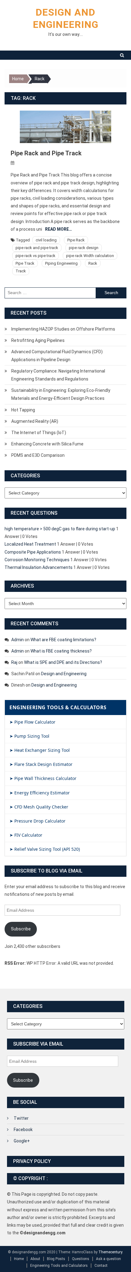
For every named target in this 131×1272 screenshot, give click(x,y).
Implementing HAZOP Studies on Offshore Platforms (63, 329)
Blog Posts (56, 1259)
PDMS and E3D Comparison (38, 455)
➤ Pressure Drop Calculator (37, 821)
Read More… (58, 229)
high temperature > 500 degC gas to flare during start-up (60, 528)
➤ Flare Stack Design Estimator (41, 764)
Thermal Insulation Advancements (39, 567)
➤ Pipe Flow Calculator (32, 722)
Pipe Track (25, 263)
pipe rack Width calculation (90, 255)
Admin (17, 639)
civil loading (46, 240)
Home (19, 1259)
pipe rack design (83, 247)
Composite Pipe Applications (33, 552)
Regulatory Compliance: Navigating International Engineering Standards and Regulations (58, 375)
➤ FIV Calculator (25, 835)
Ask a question (108, 1259)
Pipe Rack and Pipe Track (46, 153)
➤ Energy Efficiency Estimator (39, 793)
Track (21, 271)
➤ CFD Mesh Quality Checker (38, 807)
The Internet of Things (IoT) (38, 432)
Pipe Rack (76, 240)
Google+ (22, 1140)
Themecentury (110, 1252)
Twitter (21, 1118)
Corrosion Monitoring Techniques (37, 559)
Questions (80, 1259)
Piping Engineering (61, 263)
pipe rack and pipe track (37, 247)
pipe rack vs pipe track (35, 255)
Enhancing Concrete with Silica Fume (47, 443)
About (35, 1259)
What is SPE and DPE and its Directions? (63, 662)
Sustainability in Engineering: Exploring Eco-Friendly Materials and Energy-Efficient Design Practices (60, 394)
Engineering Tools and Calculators (59, 1265)
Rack (92, 263)
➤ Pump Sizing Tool (29, 736)
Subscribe (21, 928)
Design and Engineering (64, 673)
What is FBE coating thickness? (61, 651)
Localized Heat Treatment (30, 544)
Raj (14, 662)
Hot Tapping (23, 409)
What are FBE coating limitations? (63, 639)
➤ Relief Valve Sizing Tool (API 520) (44, 849)
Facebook (23, 1129)
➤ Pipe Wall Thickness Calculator (42, 778)
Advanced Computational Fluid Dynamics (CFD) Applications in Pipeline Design (57, 355)
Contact (101, 1265)
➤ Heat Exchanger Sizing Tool (39, 750)
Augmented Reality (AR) (34, 421)
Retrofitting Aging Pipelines (38, 340)
